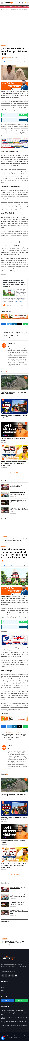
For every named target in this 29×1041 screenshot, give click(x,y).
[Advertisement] (14, 27)
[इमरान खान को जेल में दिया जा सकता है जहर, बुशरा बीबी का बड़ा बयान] (14, 79)
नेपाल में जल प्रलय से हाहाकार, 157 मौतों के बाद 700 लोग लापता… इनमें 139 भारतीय (14, 393)
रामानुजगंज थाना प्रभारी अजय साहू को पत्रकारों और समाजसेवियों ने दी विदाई (17, 493)
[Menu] (2, 2)
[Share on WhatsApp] (18, 61)
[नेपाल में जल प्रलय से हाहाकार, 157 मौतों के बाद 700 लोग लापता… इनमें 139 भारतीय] (14, 382)
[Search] (20, 2)
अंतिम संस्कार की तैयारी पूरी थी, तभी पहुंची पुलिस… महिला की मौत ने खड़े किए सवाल (18, 501)
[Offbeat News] (8, 3)
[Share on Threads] (24, 61)
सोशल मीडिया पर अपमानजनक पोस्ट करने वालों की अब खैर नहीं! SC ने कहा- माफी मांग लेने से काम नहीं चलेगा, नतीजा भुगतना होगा (7, 334)
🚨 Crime (10, 6)
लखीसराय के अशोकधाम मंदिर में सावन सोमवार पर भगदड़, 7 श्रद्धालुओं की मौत (14, 416)
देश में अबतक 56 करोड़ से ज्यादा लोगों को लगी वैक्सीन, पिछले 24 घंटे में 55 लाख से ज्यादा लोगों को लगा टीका (16, 539)
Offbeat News (8, 57)
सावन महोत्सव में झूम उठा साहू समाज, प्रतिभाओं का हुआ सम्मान (17, 486)
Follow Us (23, 120)
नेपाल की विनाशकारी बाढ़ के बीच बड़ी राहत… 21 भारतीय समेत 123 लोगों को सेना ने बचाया (19, 509)
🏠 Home (4, 6)
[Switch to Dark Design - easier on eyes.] (22, 3)
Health (2, 990)
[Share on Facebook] (4, 61)
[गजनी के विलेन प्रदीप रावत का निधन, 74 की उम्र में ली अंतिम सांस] (14, 429)
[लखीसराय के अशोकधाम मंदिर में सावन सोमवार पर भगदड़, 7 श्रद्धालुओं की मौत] (14, 406)
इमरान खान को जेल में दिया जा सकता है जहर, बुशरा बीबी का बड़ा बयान (21, 736)
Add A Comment (14, 472)
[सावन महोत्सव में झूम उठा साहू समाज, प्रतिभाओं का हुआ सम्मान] (5, 487)
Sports (2, 987)
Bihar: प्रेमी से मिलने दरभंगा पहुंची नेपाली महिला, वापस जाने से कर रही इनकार (21, 333)
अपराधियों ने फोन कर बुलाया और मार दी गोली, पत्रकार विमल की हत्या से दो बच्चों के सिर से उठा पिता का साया (7, 737)
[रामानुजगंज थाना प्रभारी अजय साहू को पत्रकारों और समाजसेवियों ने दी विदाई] (5, 494)
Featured (4, 536)
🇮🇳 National (17, 6)
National (4, 45)
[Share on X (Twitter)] (11, 61)
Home (2, 985)
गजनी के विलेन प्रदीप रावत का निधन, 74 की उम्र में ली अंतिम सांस (13, 439)
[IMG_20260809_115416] (14, 318)
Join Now (23, 114)
